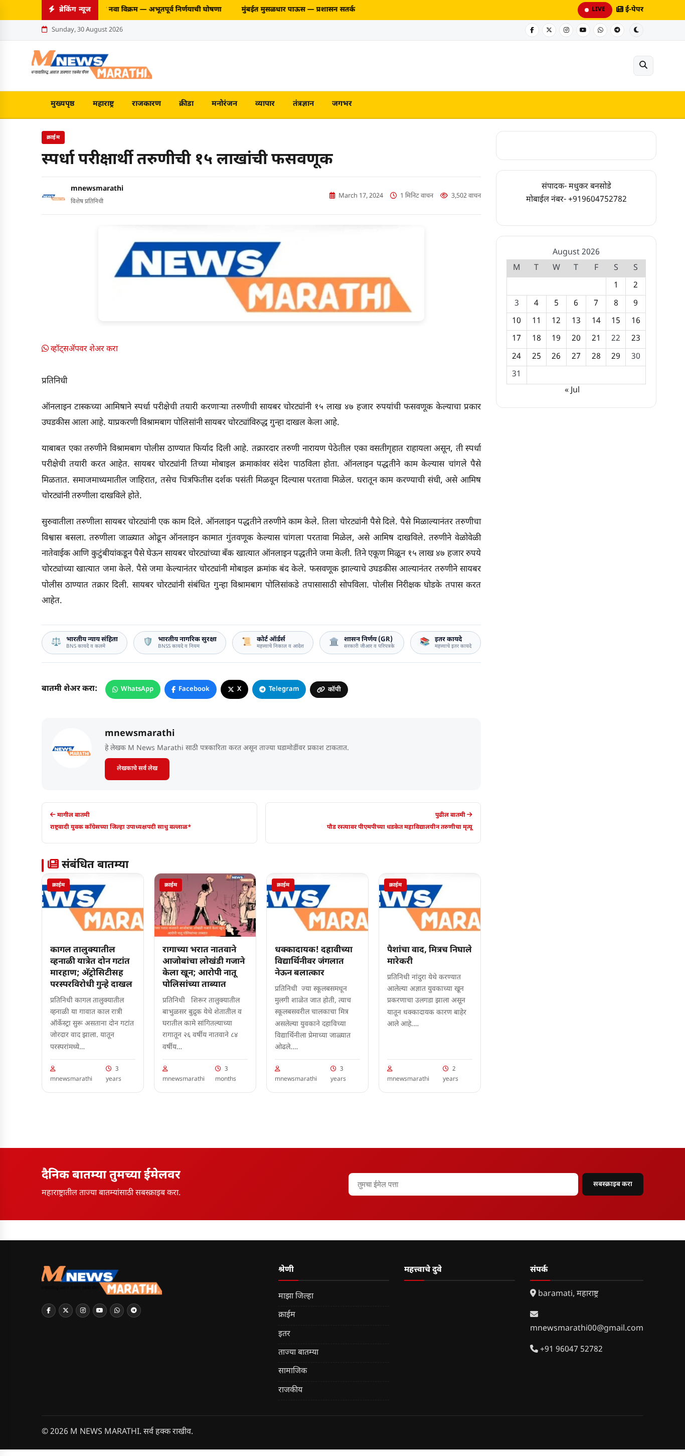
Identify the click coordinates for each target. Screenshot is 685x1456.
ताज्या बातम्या (298, 1353)
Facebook (194, 689)
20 (576, 339)
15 (615, 321)
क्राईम (53, 137)
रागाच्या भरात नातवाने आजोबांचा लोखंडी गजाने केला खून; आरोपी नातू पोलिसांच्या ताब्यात (203, 967)
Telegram (284, 689)
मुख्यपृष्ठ (63, 104)
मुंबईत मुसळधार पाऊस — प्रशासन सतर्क (295, 10)
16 (635, 321)
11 (536, 321)
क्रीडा (186, 104)
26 (556, 357)
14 (596, 321)
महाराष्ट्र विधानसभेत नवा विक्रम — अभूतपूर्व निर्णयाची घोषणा (133, 10)
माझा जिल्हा (295, 1296)
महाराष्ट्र (103, 104)
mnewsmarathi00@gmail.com (586, 1329)
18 (536, 339)
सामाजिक (292, 1371)
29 (615, 357)
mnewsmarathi (97, 189)
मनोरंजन (224, 104)
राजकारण (146, 104)
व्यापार (265, 104)
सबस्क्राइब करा (612, 1184)
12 (556, 321)
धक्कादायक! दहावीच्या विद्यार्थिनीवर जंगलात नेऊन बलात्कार (314, 962)
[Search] (643, 66)
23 (635, 339)
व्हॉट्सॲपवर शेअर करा (83, 349)
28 (596, 357)
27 (576, 357)
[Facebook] (532, 30)
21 (596, 339)
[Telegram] (617, 30)
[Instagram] (566, 30)
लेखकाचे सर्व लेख (137, 769)
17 (516, 339)
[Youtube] (583, 30)
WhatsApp (137, 689)
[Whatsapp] (600, 30)
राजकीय (290, 1390)
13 (576, 321)
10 (516, 321)
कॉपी (334, 689)
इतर (284, 1334)
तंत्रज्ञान (303, 104)
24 (516, 357)
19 (556, 339)
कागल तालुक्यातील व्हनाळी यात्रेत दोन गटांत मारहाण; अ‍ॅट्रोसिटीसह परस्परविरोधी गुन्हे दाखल (91, 967)
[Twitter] (549, 30)
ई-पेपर (633, 10)
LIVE (598, 10)
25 (536, 357)
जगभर (342, 104)
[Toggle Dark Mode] (636, 30)
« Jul (572, 390)
